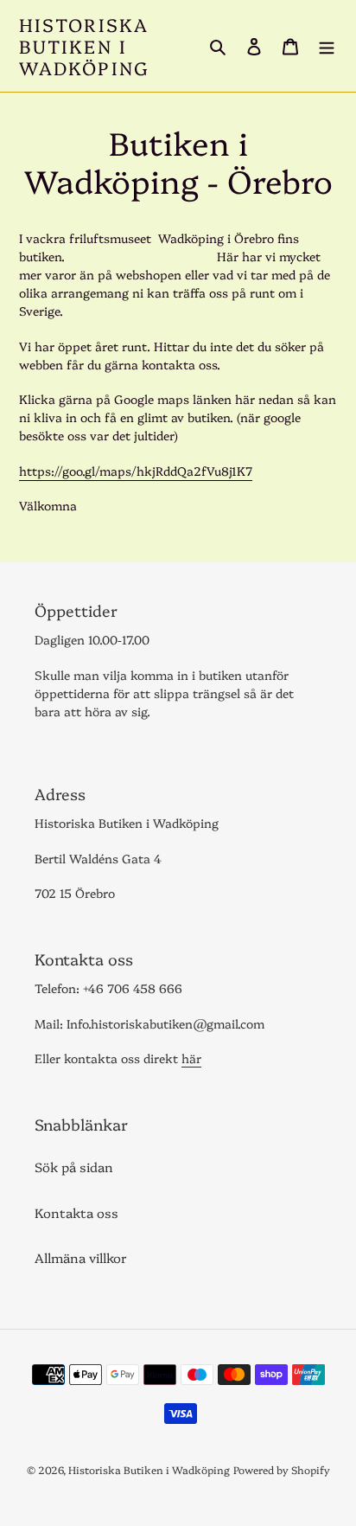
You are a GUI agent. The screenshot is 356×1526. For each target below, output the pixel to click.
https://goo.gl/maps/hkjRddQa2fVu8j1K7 (135, 470)
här (191, 1058)
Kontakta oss (76, 1212)
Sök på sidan (74, 1166)
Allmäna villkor (81, 1257)
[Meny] (326, 45)
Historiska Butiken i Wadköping (84, 46)
